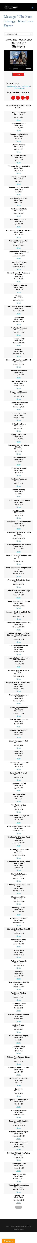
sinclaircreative (18, 1229)
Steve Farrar (22, 1226)
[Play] (7, 69)
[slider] (29, 69)
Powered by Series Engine (18, 1213)
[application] (18, 69)
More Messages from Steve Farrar (18, 86)
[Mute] (24, 69)
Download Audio (19, 88)
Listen (19, 74)
